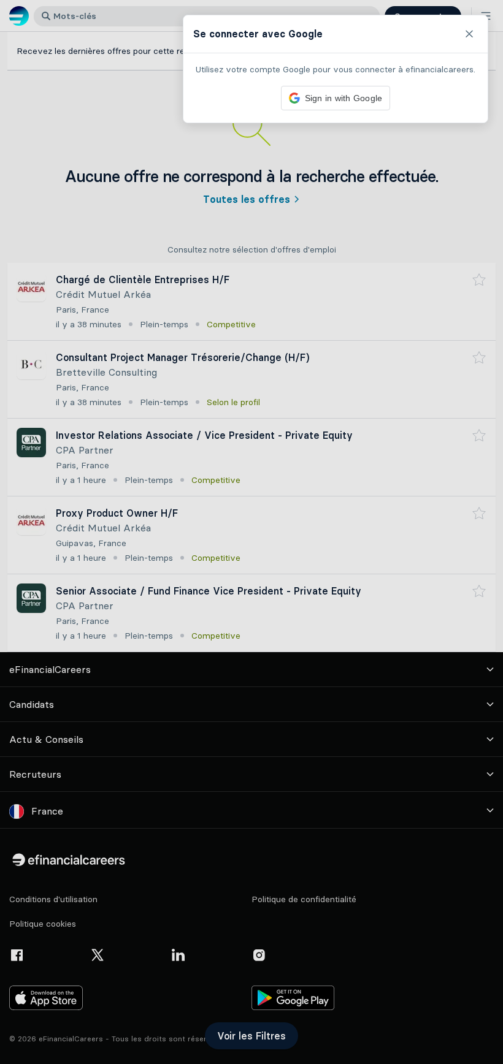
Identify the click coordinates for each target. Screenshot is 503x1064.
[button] (251, 532)
